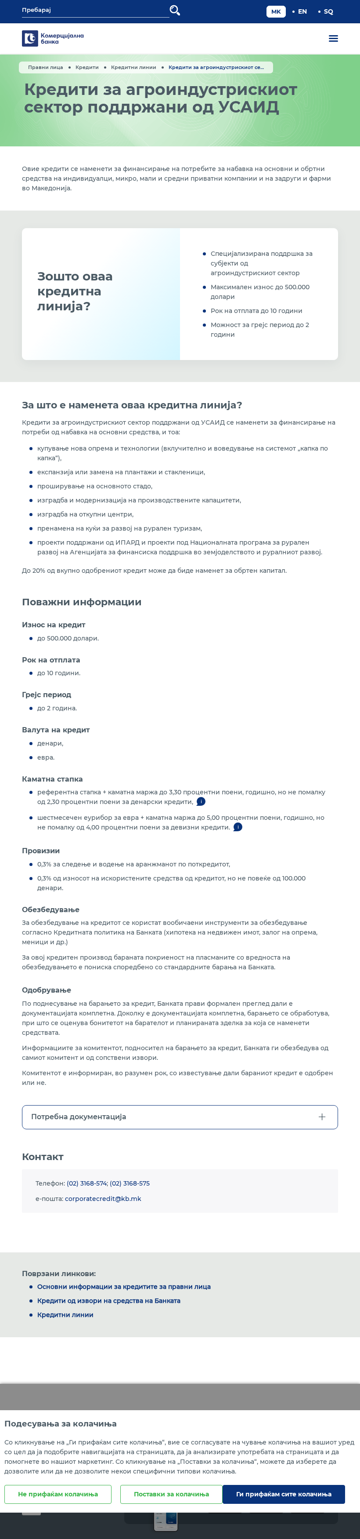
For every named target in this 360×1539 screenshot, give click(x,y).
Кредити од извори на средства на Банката (108, 1301)
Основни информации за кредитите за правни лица (124, 1287)
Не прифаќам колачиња (58, 1494)
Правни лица (45, 67)
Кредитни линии (133, 67)
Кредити (87, 67)
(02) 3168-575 (130, 1183)
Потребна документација (78, 1117)
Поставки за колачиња (171, 1494)
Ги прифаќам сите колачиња (283, 1494)
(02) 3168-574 (87, 1183)
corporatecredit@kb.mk (103, 1199)
